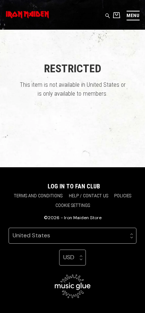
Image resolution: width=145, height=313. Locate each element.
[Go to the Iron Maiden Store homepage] (27, 15)
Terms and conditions (38, 195)
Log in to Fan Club (74, 186)
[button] (132, 15)
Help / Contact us (88, 195)
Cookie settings (72, 205)
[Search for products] (107, 15)
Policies (122, 195)
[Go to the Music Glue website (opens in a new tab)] (73, 286)
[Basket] (116, 15)
